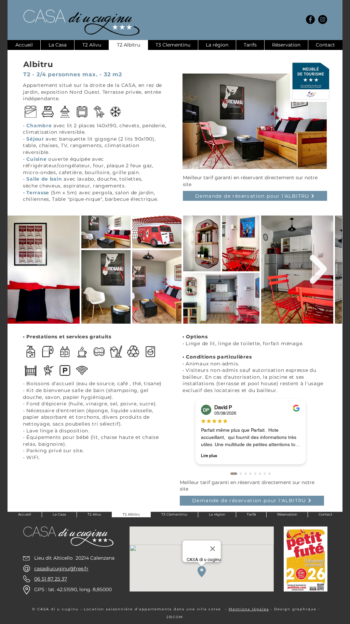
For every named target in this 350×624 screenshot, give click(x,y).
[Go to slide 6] (260, 473)
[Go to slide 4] (250, 473)
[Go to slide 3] (245, 473)
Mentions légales (249, 609)
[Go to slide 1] (233, 473)
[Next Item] (318, 269)
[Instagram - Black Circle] (322, 19)
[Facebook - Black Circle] (310, 19)
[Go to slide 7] (265, 473)
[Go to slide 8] (269, 473)
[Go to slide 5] (255, 473)
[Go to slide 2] (241, 473)
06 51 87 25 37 (50, 579)
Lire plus (209, 455)
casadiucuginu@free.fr (61, 569)
